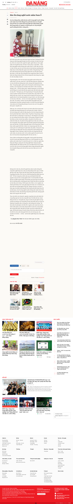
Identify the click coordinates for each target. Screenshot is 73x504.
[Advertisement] (27, 160)
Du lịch (19, 8)
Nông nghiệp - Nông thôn (7, 471)
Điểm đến (45, 441)
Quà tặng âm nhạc (47, 478)
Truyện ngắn (60, 441)
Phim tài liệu (60, 463)
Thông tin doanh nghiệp (35, 458)
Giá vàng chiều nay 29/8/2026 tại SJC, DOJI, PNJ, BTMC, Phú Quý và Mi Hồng (27, 334)
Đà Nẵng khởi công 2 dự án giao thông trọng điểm (63, 329)
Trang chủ (12, 12)
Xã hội (13, 8)
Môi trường (4, 451)
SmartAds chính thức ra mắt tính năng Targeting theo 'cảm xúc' (43, 410)
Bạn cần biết (32, 460)
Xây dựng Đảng (5, 440)
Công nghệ (46, 451)
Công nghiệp (32, 443)
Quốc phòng (4, 462)
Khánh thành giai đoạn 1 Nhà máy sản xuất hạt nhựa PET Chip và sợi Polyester (63, 368)
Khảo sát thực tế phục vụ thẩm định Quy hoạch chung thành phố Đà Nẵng (63, 362)
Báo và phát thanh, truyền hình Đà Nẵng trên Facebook (63, 496)
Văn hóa (59, 446)
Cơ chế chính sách (19, 476)
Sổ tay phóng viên (33, 476)
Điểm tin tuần (60, 466)
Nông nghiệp (4, 473)
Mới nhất (13, 4)
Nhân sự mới (4, 446)
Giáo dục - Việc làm (19, 440)
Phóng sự (59, 462)
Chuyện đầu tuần (33, 473)
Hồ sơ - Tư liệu (60, 451)
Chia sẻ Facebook (15, 265)
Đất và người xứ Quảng (48, 473)
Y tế (32, 8)
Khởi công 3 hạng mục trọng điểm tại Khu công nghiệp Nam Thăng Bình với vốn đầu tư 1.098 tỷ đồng (44, 335)
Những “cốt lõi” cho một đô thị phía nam (63, 351)
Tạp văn (59, 444)
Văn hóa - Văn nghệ (28, 8)
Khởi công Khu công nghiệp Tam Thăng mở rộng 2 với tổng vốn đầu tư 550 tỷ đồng (63, 346)
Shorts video (60, 471)
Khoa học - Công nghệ (49, 8)
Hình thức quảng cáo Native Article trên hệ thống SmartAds (44, 353)
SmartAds (40, 413)
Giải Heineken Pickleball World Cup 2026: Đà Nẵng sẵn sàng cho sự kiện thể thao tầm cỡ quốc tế (39, 381)
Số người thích (41, 277)
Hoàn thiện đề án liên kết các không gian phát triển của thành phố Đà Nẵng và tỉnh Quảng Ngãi (63, 334)
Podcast (46, 471)
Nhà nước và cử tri (5, 444)
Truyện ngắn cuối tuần (48, 476)
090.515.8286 (68, 4)
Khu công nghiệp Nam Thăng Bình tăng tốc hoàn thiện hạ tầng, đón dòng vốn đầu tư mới (63, 324)
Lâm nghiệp (4, 476)
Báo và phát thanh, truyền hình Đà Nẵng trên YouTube (63, 498)
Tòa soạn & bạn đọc (20, 458)
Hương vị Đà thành (61, 465)
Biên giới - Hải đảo (5, 463)
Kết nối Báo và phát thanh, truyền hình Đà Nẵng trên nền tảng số (61, 490)
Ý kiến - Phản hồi (19, 460)
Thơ (58, 440)
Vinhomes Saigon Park (59, 415)
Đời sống (35, 8)
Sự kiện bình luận (33, 471)
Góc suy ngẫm (32, 474)
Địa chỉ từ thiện (5, 454)
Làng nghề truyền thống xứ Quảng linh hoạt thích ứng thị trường (9, 353)
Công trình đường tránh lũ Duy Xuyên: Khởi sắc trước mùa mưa (64, 340)
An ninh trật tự (4, 460)
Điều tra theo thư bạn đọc (20, 462)
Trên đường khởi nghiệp (48, 481)
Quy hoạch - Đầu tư (33, 440)
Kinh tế (16, 8)
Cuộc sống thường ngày (6, 455)
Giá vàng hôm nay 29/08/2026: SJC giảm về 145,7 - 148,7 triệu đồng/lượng (8, 335)
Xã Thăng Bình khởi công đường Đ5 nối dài (62, 373)
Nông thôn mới (5, 477)
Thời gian (36, 277)
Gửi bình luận (14, 274)
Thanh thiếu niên (19, 444)
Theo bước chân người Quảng (59, 8)
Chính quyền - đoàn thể (6, 443)
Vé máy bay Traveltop (58, 413)
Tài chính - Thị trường (34, 444)
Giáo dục (22, 8)
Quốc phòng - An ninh (6, 458)
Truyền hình (60, 458)
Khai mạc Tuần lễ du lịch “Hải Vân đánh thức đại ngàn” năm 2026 (26, 410)
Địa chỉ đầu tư (18, 473)
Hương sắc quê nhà (47, 477)
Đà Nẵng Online (60, 493)
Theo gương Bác (5, 441)
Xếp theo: (33, 277)
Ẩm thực (45, 440)
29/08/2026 (6, 4)
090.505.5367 (63, 4)
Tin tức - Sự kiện (61, 460)
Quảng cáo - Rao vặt (48, 458)
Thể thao (39, 8)
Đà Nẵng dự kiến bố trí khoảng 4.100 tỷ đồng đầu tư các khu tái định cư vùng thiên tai (64, 356)
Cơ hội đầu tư (19, 471)
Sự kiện (45, 443)
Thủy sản (4, 474)
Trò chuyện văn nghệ (47, 480)
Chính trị (10, 8)
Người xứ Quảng (61, 452)
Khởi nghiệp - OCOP (33, 441)
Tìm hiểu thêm (47, 413)
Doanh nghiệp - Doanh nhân (21, 474)
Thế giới (43, 8)
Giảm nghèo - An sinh (20, 443)
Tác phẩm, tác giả (61, 443)
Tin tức (45, 474)
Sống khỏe (4, 452)
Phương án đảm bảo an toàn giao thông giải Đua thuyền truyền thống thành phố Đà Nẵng (26, 354)
